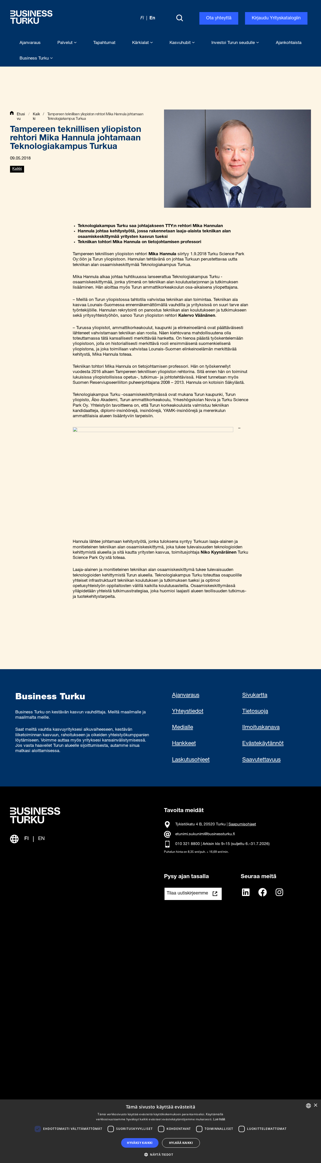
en (152, 18)
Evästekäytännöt (263, 744)
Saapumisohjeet (242, 824)
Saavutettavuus (261, 760)
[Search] (179, 18)
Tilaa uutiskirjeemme (187, 893)
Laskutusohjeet (191, 760)
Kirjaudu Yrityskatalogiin (276, 18)
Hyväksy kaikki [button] (140, 1143)
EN (41, 838)
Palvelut (65, 43)
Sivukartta (254, 695)
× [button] (315, 1105)
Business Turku (35, 59)
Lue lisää (219, 1119)
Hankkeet (184, 744)
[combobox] (308, 1105)
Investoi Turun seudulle (233, 43)
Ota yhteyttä (218, 18)
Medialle (182, 727)
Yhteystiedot (187, 711)
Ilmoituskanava (261, 727)
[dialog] (160, 1131)
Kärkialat (141, 43)
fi (142, 18)
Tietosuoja (255, 711)
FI (26, 838)
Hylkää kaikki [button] (181, 1143)
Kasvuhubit (181, 43)
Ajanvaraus (185, 695)
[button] (160, 1154)
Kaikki (17, 169)
